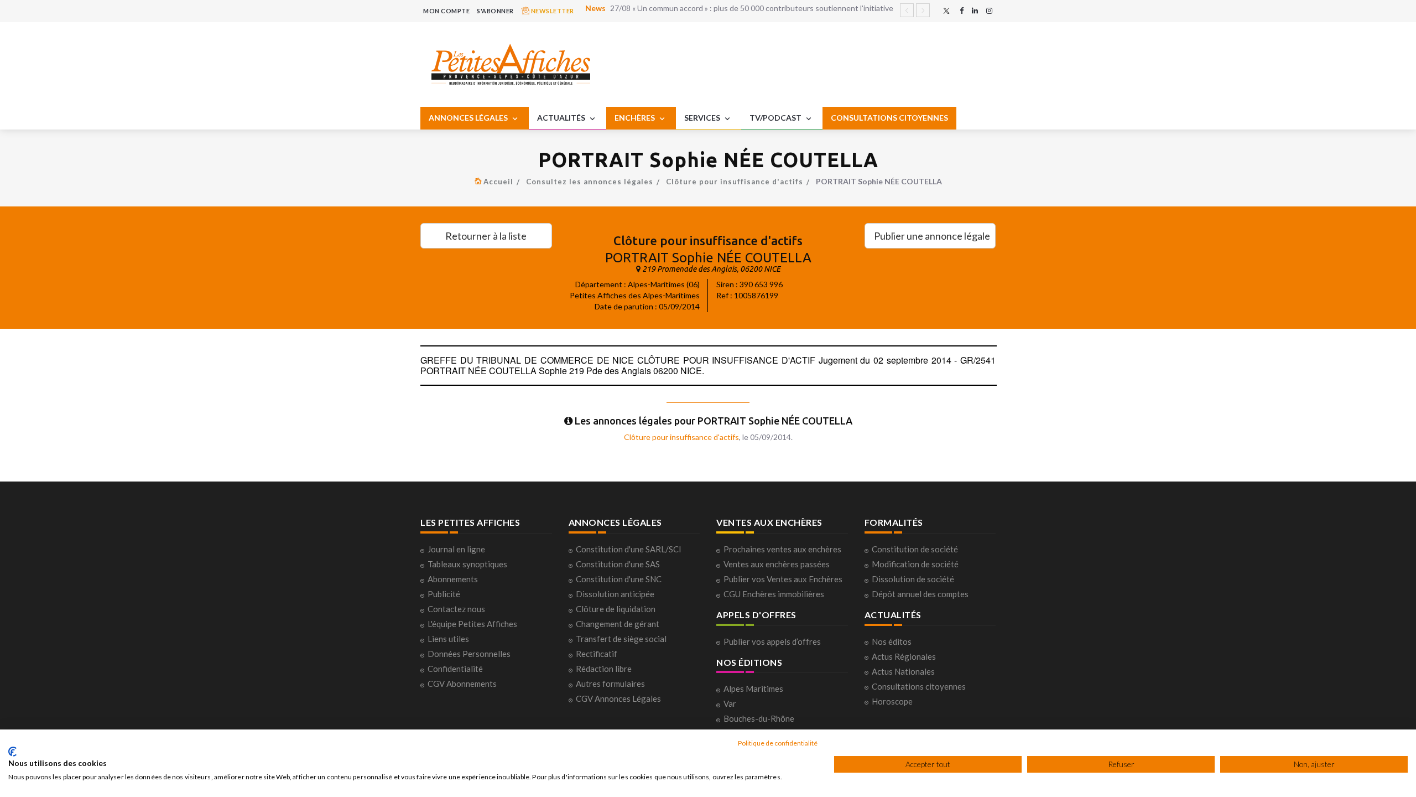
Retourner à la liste (486, 236)
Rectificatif (596, 654)
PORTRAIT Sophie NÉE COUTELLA (708, 257)
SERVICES (703, 117)
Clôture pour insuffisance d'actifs (734, 181)
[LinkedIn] (975, 11)
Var (729, 703)
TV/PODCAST (776, 117)
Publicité (444, 594)
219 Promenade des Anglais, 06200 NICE (711, 269)
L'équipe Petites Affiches (472, 624)
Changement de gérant (617, 624)
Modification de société (915, 564)
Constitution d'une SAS (618, 564)
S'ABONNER (495, 10)
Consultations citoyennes (919, 686)
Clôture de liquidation (615, 609)
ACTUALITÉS (562, 117)
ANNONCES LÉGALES (469, 117)
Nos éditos (892, 641)
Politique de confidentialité (778, 743)
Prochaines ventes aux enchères (782, 549)
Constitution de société (915, 549)
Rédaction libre (604, 669)
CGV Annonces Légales (618, 698)
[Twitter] (946, 11)
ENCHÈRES (636, 117)
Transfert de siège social (621, 639)
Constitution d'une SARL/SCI (628, 549)
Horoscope (892, 701)
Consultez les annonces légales (589, 181)
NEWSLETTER (551, 10)
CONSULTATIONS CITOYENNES (889, 117)
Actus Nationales (903, 671)
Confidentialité (455, 669)
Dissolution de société (913, 579)
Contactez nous (456, 609)
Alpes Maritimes (753, 689)
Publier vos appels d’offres (772, 641)
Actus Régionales (904, 656)
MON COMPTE (446, 10)
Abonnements (453, 579)
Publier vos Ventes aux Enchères (782, 579)
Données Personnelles (469, 654)
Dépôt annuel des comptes (920, 594)
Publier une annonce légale (932, 236)
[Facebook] (961, 11)
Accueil (498, 181)
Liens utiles (448, 639)
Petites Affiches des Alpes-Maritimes (635, 295)
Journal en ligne (456, 549)
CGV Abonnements (462, 684)
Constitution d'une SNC (619, 579)
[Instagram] (989, 11)
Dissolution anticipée (615, 594)
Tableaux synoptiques (467, 564)
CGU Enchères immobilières (773, 594)
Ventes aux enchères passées (776, 564)
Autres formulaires (610, 684)
